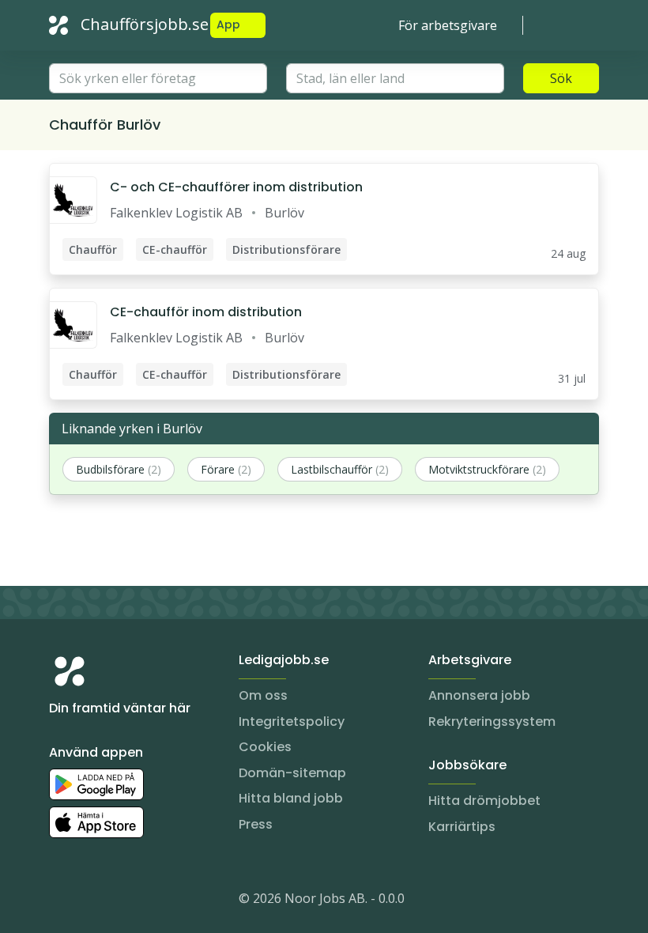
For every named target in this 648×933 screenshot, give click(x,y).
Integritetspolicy (292, 721)
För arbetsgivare (447, 25)
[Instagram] (61, 901)
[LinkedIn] (93, 901)
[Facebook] (125, 901)
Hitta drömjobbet (484, 800)
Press (256, 824)
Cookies (265, 747)
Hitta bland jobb (291, 798)
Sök (561, 78)
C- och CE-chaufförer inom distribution (236, 187)
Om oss (263, 695)
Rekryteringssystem (492, 721)
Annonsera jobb (479, 695)
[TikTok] (156, 901)
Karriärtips (461, 827)
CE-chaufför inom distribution (206, 312)
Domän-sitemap (292, 773)
